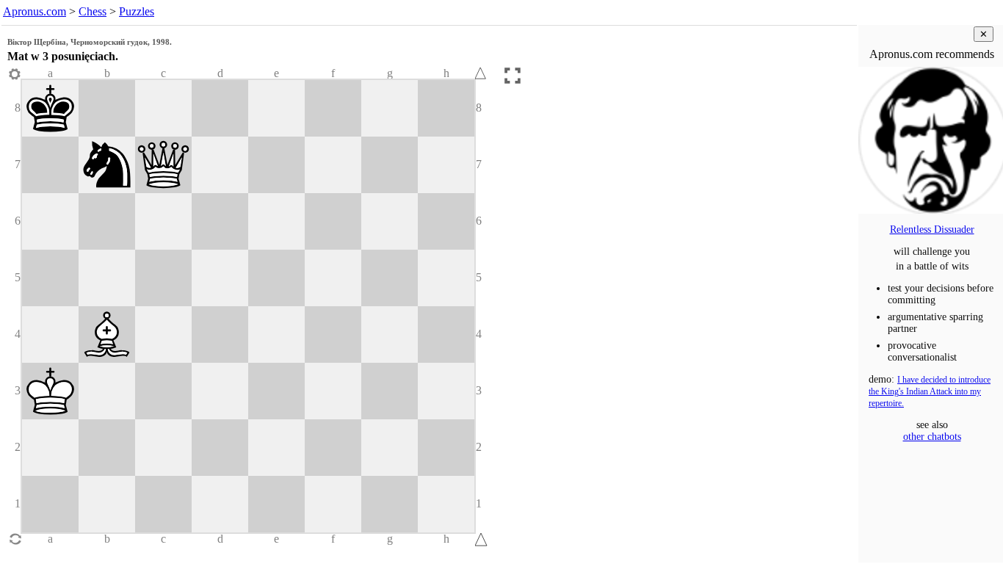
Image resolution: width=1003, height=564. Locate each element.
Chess (92, 11)
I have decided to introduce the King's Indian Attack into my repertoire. (930, 391)
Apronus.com (34, 11)
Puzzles (136, 11)
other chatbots (932, 436)
